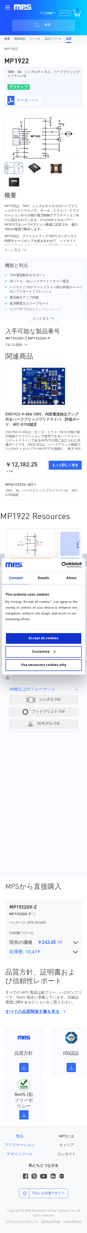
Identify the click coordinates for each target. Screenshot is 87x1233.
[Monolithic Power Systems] (22, 7)
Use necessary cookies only (43, 665)
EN (41, 13)
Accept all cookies (43, 638)
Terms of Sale (51, 1221)
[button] (13, 168)
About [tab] (71, 578)
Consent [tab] (16, 578)
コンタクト (66, 1154)
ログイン (65, 13)
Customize (41, 651)
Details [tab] (43, 578)
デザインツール (20, 1154)
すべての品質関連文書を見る (33, 1012)
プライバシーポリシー (22, 1221)
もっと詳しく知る (65, 465)
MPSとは (66, 1136)
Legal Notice (72, 1221)
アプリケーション (20, 1145)
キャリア (66, 1145)
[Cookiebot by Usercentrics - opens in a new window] (62, 565)
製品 (19, 1136)
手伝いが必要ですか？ (48, 1193)
